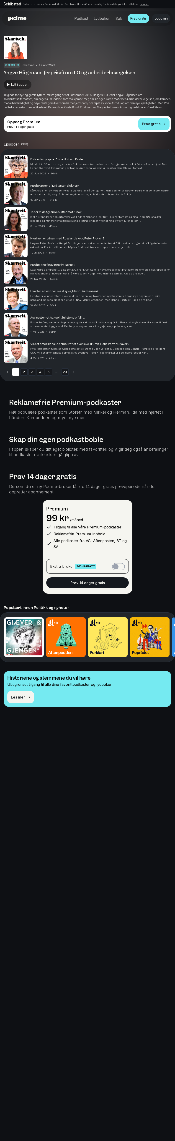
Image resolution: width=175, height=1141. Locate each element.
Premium (57, 509)
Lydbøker (102, 18)
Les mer (144, 4)
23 (65, 372)
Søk (118, 18)
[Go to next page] (73, 372)
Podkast (81, 18)
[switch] (118, 566)
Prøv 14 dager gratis (87, 583)
